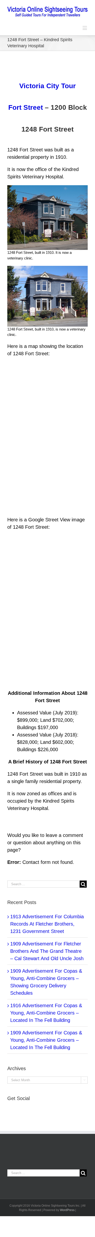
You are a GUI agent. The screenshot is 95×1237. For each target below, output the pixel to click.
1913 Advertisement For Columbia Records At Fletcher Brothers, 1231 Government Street (47, 924)
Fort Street (25, 107)
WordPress (67, 1210)
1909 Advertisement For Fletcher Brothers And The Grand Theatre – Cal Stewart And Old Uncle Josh (47, 951)
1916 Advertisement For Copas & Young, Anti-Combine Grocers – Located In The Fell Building (46, 1013)
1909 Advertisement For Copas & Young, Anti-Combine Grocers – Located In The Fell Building (46, 1040)
